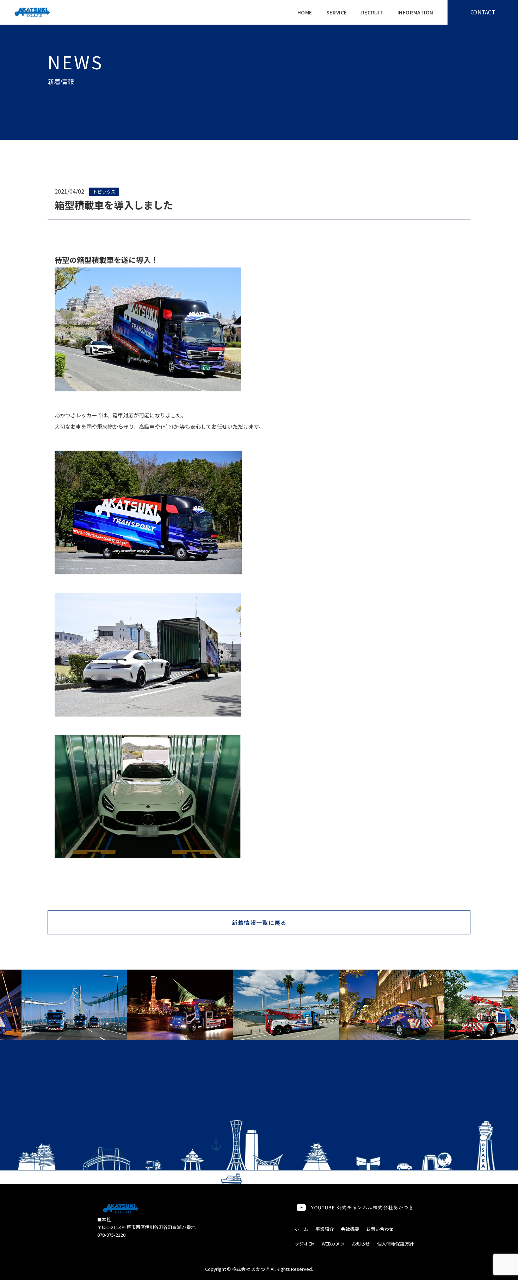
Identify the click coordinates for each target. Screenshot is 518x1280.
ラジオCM (305, 1243)
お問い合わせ (380, 1228)
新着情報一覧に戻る (259, 922)
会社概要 (350, 1228)
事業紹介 (324, 1228)
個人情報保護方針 (395, 1243)
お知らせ (361, 1243)
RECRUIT (372, 12)
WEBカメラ (333, 1243)
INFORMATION (415, 12)
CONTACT (482, 12)
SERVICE (336, 12)
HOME (304, 12)
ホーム (301, 1228)
